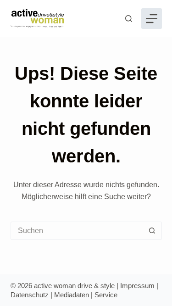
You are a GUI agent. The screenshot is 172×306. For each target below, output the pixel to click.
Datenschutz (30, 295)
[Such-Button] (152, 231)
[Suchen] (128, 18)
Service (105, 295)
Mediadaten (71, 295)
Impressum (137, 285)
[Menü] (151, 18)
